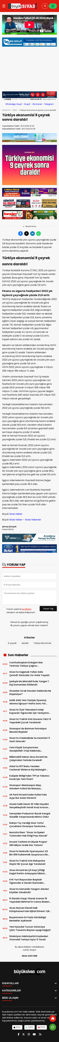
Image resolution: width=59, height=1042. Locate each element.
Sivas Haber (15, 514)
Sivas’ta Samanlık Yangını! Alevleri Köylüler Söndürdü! (29, 891)
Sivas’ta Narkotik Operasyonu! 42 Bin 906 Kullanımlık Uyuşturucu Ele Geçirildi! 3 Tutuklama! (28, 853)
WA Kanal (37, 104)
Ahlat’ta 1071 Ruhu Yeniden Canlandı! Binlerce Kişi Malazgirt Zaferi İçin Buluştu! (27, 768)
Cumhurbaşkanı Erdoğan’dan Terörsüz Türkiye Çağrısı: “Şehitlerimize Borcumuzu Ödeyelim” (30, 664)
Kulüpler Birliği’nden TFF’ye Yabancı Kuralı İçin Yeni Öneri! (29, 777)
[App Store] (17, 1027)
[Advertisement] (29, 68)
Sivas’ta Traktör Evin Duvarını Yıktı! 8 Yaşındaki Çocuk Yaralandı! (30, 721)
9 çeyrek (12, 643)
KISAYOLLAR (10, 983)
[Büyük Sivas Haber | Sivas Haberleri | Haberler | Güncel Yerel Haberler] (22, 6)
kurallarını (26, 609)
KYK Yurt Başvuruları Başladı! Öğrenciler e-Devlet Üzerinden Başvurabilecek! (26, 881)
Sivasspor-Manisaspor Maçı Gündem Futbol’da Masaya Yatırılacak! (25, 787)
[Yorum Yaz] (52, 1027)
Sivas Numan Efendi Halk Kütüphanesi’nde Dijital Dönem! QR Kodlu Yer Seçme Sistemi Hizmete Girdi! (29, 909)
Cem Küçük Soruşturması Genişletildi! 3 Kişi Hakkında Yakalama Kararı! (25, 749)
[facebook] (18, 1034)
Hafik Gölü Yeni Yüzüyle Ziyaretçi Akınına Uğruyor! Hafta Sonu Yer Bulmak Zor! (27, 702)
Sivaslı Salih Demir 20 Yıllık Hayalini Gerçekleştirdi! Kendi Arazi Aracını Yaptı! (29, 806)
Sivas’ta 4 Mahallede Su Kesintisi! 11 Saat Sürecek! (29, 740)
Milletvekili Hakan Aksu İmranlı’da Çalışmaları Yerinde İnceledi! (28, 758)
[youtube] (34, 1034)
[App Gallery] (42, 1027)
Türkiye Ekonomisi (42, 643)
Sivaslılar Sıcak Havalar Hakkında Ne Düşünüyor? (30, 692)
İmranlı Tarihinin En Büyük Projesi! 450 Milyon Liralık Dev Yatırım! (28, 843)
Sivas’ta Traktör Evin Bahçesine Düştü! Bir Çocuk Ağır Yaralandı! (27, 862)
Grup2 (27, 104)
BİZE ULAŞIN (10, 997)
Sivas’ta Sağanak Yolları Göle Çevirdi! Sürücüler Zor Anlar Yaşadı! (29, 673)
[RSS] (40, 1034)
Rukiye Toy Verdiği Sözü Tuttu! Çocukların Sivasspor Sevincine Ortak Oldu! (27, 824)
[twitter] (23, 1034)
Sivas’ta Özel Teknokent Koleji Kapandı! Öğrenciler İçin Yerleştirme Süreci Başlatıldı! (29, 711)
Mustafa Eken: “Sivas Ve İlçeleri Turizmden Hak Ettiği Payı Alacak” (28, 834)
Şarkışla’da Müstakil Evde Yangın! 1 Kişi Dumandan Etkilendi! (29, 683)
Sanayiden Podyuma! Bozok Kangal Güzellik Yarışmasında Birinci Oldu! (29, 815)
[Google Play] (29, 1027)
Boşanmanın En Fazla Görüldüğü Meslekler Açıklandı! (27, 919)
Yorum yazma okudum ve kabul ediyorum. (20, 611)
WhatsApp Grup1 (13, 104)
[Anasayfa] (52, 1018)
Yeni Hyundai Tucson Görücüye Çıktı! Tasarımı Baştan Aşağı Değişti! (30, 928)
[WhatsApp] (53, 6)
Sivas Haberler (33, 519)
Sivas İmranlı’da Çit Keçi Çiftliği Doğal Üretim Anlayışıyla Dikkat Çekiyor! (27, 872)
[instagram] (29, 1034)
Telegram (49, 104)
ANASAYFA (6, 110)
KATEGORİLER (11, 990)
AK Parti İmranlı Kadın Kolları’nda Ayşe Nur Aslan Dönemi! (28, 796)
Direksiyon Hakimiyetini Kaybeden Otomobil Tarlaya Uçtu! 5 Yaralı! (28, 938)
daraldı (25, 643)
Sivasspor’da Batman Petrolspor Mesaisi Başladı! (28, 730)
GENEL (14, 110)
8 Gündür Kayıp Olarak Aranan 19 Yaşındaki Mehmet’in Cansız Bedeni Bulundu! (29, 900)
